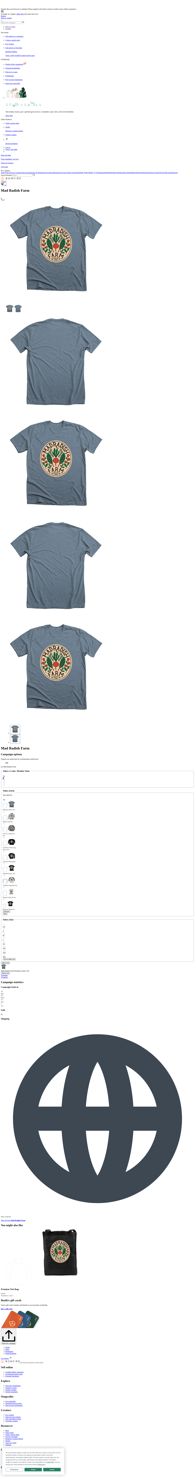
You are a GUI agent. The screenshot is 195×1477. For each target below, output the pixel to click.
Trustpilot (4, 975)
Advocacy (12, 173)
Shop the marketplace (13, 1386)
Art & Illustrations (39, 173)
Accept (52, 1469)
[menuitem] (2, 20)
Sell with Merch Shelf (13, 1419)
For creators (9, 1415)
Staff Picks (5, 173)
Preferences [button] (41, 1464)
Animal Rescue (21, 173)
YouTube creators (11, 1421)
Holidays (114, 173)
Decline (33, 1469)
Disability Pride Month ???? (87, 173)
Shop (7, 1349)
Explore (8, 29)
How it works (10, 27)
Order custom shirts (12, 1435)
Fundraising (101, 173)
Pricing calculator (11, 1437)
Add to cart (5, 963)
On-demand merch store (14, 1374)
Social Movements (166, 173)
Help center (9, 1433)
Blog (7, 1431)
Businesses (57, 173)
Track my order (10, 1443)
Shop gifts (9, 116)
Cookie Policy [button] (50, 1462)
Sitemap (8, 1445)
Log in (7, 147)
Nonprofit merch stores (13, 1403)
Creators (74, 173)
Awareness (49, 173)
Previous (6, 911)
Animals (30, 173)
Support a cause (11, 1388)
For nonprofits (10, 1401)
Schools (147, 173)
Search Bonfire (6, 175)
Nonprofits (141, 173)
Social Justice (155, 173)
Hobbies (108, 173)
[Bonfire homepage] (11, 180)
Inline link (20, 14)
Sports (175, 173)
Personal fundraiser (12, 1376)
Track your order (11, 149)
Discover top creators (13, 1417)
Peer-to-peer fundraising (14, 1405)
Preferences (14, 1469)
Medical (134, 173)
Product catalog (10, 1390)
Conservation (66, 173)
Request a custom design (14, 1439)
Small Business (10, 1353)
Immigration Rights (124, 173)
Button (3, 16)
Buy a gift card (6, 1309)
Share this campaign (8, 1343)
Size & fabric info (9, 959)
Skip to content (6, 18)
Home (7, 1347)
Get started (5, 1358)
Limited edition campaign (14, 1372)
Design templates (11, 1392)
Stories (7, 1441)
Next (5, 914)
